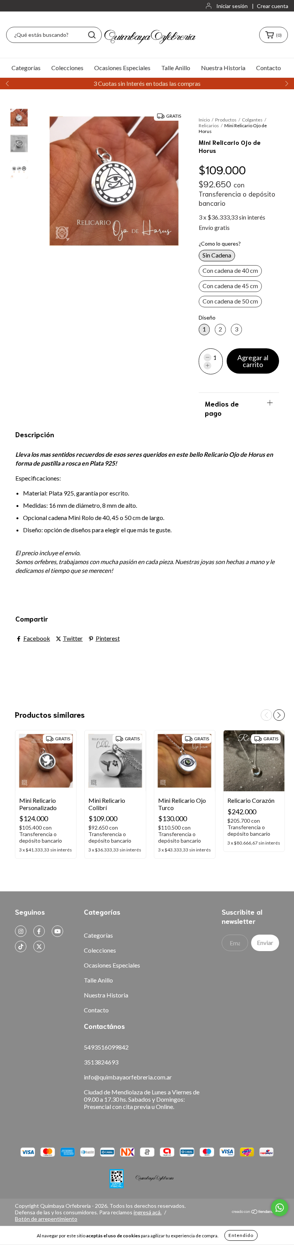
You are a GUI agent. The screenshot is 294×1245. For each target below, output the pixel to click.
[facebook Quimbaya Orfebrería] (39, 931)
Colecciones (67, 67)
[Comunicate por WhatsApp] (279, 1207)
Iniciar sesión (232, 6)
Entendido (241, 1235)
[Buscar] (92, 35)
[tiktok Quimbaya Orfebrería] (20, 946)
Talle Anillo (175, 67)
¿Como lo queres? (220, 243)
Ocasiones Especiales (122, 67)
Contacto (268, 67)
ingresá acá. (148, 1212)
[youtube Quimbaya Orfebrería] (57, 931)
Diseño (207, 317)
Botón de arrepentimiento (46, 1218)
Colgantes (252, 120)
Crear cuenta (272, 6)
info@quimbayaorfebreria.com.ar (128, 1077)
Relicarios (209, 125)
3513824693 (101, 1062)
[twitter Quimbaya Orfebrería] (39, 946)
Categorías (26, 67)
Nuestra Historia (223, 67)
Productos (226, 120)
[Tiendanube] (255, 1212)
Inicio (204, 120)
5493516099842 (106, 1047)
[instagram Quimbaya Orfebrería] (20, 931)
